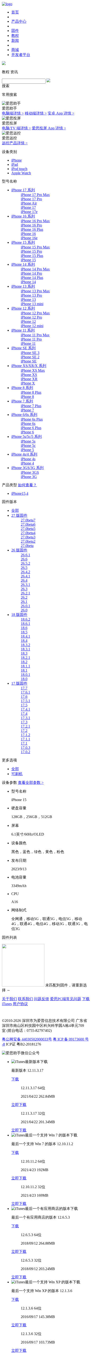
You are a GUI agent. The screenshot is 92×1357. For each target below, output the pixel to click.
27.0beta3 (28, 537)
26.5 (24, 568)
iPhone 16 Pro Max (35, 221)
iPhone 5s (28, 441)
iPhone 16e (29, 238)
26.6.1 (25, 555)
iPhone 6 (27, 432)
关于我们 (9, 999)
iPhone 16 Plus (32, 229)
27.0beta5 (28, 529)
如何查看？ (27, 485)
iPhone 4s (28, 459)
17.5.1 (25, 701)
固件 (15, 31)
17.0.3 (25, 748)
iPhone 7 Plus (31, 406)
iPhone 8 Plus (31, 392)
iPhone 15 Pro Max (35, 247)
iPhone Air (29, 203)
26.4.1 (25, 576)
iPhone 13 (28, 300)
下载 (15, 1079)
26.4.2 (25, 572)
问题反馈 (41, 999)
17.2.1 (25, 726)
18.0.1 (25, 675)
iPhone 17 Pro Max (35, 195)
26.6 (24, 559)
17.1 (24, 743)
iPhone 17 (28, 207)
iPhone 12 (28, 322)
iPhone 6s (28, 424)
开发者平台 (20, 55)
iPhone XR (29, 379)
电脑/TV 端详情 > (16, 128)
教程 (15, 36)
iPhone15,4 (19, 493)
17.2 (24, 731)
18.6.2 (25, 619)
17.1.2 (25, 735)
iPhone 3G (29, 477)
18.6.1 (25, 624)
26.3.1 (25, 585)
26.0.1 (25, 606)
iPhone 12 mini (32, 326)
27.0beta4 (28, 533)
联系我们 (25, 999)
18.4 (24, 641)
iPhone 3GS (30, 472)
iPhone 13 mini (32, 304)
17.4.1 (25, 709)
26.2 (24, 597)
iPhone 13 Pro (31, 295)
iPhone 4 (27, 463)
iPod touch (19, 169)
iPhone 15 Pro (31, 251)
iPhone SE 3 (30, 353)
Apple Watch (21, 173)
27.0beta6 (28, 524)
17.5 (24, 705)
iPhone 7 (27, 410)
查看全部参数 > (31, 783)
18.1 (24, 670)
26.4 (24, 580)
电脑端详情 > (13, 113)
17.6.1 (25, 692)
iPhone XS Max (33, 370)
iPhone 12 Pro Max (35, 313)
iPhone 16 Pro (31, 225)
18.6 (24, 628)
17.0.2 (25, 752)
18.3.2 (25, 645)
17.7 (24, 688)
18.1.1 (25, 666)
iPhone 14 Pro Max (35, 269)
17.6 (24, 697)
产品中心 (18, 21)
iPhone (16, 160)
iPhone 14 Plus (32, 278)
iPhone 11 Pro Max (35, 335)
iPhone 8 (27, 397)
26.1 (24, 602)
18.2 (24, 662)
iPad (14, 164)
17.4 (24, 714)
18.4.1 (25, 636)
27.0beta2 (28, 541)
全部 (15, 510)
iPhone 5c (28, 446)
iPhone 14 (28, 282)
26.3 (24, 589)
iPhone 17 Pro (31, 199)
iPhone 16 (28, 234)
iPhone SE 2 (30, 357)
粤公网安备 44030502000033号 (27, 1039)
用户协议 (20, 1004)
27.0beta (27, 546)
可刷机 (17, 774)
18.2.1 (25, 658)
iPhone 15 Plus (32, 256)
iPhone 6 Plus (31, 428)
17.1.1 (25, 739)
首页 (15, 12)
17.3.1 (25, 718)
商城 (15, 50)
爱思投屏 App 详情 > (49, 128)
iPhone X (28, 383)
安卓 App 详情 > (61, 113)
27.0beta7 (28, 520)
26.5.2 (25, 563)
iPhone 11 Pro (31, 339)
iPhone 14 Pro (31, 273)
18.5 (24, 632)
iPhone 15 (28, 260)
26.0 (24, 610)
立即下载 (18, 1105)
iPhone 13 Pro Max (35, 291)
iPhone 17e (29, 212)
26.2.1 (25, 593)
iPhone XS (29, 375)
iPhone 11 (28, 343)
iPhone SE (29, 361)
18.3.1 (25, 649)
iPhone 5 (27, 450)
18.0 (24, 679)
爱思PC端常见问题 (65, 999)
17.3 (24, 722)
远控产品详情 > (15, 143)
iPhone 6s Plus (32, 419)
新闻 (15, 40)
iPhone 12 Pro (31, 317)
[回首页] (7, 4)
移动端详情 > (36, 113)
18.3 (24, 653)
